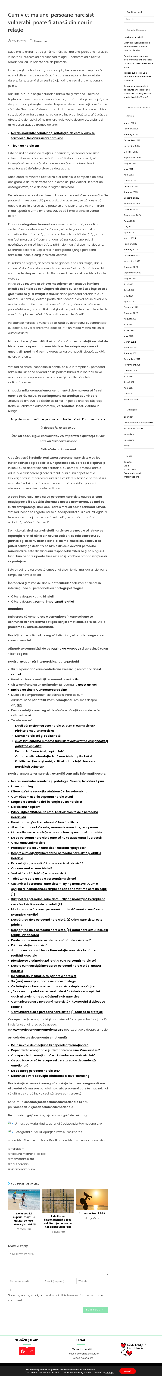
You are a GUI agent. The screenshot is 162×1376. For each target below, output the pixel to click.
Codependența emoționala (138, 422)
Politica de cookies (79, 1358)
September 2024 (132, 215)
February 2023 (131, 307)
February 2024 (131, 243)
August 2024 (130, 220)
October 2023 (131, 267)
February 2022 (131, 347)
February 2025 (131, 186)
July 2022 (128, 324)
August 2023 (130, 278)
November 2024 (132, 203)
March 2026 (130, 123)
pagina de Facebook (66, 648)
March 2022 (130, 341)
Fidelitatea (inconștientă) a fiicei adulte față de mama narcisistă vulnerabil (58, 1222)
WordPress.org (131, 476)
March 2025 (130, 180)
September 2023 (132, 272)
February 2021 (131, 399)
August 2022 (130, 318)
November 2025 (132, 145)
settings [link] (110, 1372)
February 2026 (131, 128)
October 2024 (131, 209)
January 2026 (131, 134)
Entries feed (130, 469)
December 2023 (132, 255)
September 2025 (132, 157)
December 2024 (132, 197)
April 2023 (129, 301)
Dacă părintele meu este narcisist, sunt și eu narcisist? (55, 726)
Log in (127, 465)
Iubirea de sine (22, 690)
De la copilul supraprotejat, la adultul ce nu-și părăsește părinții (24, 1219)
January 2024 (131, 249)
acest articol (72, 679)
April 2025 (129, 174)
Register (128, 461)
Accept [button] (127, 1371)
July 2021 (128, 376)
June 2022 (129, 330)
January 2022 (131, 353)
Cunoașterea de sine (51, 690)
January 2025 (131, 192)
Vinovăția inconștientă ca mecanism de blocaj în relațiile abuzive (137, 46)
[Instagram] (31, 1351)
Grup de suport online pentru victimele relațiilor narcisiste (58, 419)
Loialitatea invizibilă (133, 37)
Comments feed (132, 473)
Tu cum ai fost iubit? (92, 1213)
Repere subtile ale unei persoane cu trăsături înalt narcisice (137, 76)
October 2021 (130, 370)
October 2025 (131, 151)
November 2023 (132, 261)
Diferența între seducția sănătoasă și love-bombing (49, 791)
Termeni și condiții (79, 1349)
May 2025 (129, 169)
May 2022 (129, 336)
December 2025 (132, 140)
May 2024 (129, 226)
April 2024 (129, 232)
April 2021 (128, 387)
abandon (128, 416)
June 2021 (129, 382)
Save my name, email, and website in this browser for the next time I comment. (56, 1297)
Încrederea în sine (133, 428)
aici (19, 705)
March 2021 (129, 393)
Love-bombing (22, 786)
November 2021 (132, 364)
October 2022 (131, 313)
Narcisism (129, 434)
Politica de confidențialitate (79, 1353)
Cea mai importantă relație (53, 602)
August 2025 (130, 163)
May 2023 (129, 295)
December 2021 (132, 359)
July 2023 (128, 284)
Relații (127, 445)
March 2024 (130, 238)
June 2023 (129, 289)
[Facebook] (23, 1351)
